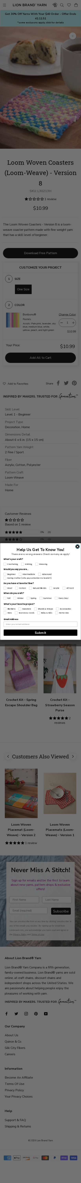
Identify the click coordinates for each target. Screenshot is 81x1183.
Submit (40, 632)
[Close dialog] (77, 546)
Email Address (11, 619)
